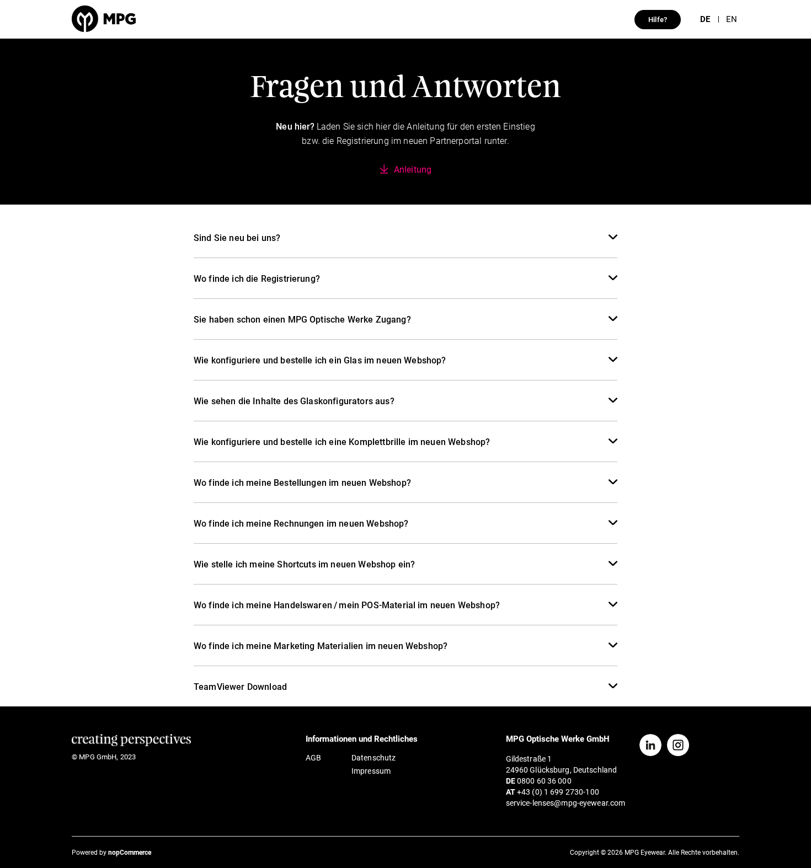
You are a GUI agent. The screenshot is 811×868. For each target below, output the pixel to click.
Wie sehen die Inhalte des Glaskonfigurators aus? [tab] (294, 401)
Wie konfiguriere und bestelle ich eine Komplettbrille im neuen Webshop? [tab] (342, 442)
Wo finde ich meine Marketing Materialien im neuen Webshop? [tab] (320, 646)
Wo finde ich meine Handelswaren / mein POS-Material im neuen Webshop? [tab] (347, 605)
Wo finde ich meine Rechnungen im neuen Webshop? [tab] (301, 523)
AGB (313, 757)
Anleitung (412, 169)
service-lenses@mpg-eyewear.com (566, 803)
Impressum (371, 771)
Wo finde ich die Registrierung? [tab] (257, 279)
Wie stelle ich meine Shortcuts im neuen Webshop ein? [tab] (304, 564)
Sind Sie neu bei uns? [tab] (237, 238)
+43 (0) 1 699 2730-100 (558, 791)
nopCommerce (129, 852)
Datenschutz (373, 757)
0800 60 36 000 (544, 780)
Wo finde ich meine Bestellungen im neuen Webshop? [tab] (302, 483)
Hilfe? (657, 19)
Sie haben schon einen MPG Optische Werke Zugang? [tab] (302, 319)
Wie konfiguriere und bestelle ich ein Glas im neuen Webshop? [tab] (320, 360)
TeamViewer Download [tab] (240, 687)
